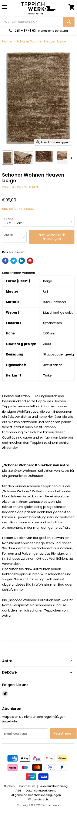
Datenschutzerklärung (41, 791)
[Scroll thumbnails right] (70, 158)
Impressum (27, 786)
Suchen (9, 786)
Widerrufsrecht (38, 799)
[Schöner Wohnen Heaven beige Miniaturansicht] (7, 157)
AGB (18, 791)
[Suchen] (68, 22)
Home (7, 41)
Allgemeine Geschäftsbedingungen (36, 795)
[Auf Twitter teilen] (13, 261)
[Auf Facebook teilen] (5, 261)
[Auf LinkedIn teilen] (22, 261)
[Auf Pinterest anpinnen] (30, 261)
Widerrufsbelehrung (54, 786)
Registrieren (63, 733)
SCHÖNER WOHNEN (23, 187)
